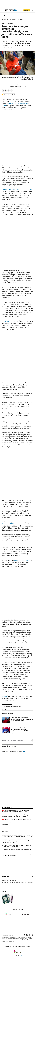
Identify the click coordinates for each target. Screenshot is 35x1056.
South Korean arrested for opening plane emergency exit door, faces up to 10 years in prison (17, 850)
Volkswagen (20, 740)
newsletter (5, 876)
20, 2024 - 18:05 (20, 86)
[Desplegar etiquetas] (32, 740)
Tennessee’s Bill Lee (9, 524)
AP (17, 84)
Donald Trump (12, 19)
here (24, 751)
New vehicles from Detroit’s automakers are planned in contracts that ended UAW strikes (22, 729)
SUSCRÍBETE (27, 10)
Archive (4, 891)
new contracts (10, 321)
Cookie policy (27, 946)
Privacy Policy (14, 946)
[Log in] (32, 10)
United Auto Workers (7, 23)
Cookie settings (20, 946)
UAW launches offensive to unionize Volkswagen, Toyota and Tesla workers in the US (22, 719)
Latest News (20, 19)
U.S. (3, 15)
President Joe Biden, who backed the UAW (17, 189)
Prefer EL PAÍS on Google (9, 94)
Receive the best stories (9, 880)
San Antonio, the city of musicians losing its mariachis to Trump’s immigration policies (16, 815)
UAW (8, 740)
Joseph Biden (5, 19)
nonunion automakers (22, 560)
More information (5, 747)
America (4, 740)
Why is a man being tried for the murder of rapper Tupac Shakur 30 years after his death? (15, 810)
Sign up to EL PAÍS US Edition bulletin (13, 706)
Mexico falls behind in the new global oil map (18, 820)
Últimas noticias (7, 807)
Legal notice (7, 946)
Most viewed (5, 831)
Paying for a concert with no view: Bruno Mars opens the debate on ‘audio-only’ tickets (17, 846)
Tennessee (13, 740)
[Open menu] (3, 10)
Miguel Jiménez (14, 723)
